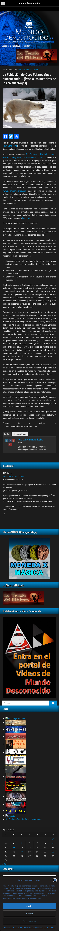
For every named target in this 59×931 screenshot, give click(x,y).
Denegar (29, 913)
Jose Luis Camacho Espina (28, 69)
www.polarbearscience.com (14, 190)
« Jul (4, 863)
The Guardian (32, 154)
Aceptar (29, 906)
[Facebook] (10, 440)
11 (14, 847)
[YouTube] (10, 444)
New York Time (10, 145)
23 (53, 851)
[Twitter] (6, 440)
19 (22, 851)
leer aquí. (26, 218)
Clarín (40, 157)
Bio (8, 434)
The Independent (47, 154)
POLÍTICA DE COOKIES (13, 927)
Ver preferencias (29, 921)
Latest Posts (21, 434)
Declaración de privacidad (33, 927)
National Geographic (12, 157)
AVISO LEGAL (49, 927)
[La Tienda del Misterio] (36, 55)
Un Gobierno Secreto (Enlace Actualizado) (23, 819)
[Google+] (13, 440)
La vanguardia (29, 157)
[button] (55, 880)
